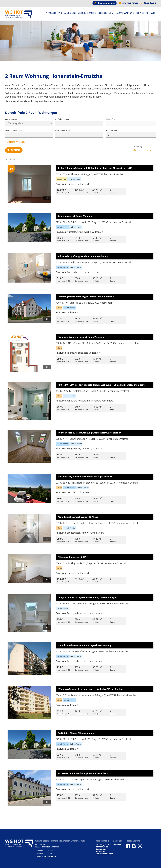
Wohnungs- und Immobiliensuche (77, 13)
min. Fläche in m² (62, 130)
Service (140, 13)
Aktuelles (51, 13)
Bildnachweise (102, 847)
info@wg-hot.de (130, 3)
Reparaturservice (106, 3)
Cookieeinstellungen (104, 854)
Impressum (101, 851)
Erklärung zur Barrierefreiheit (108, 844)
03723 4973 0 (150, 3)
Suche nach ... (11, 119)
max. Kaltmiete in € (13, 130)
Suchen (15, 150)
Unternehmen (105, 13)
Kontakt (150, 13)
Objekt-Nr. (110, 119)
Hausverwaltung (124, 13)
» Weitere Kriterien (15, 141)
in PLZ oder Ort (62, 119)
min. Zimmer (111, 130)
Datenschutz (101, 849)
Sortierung (137, 146)
